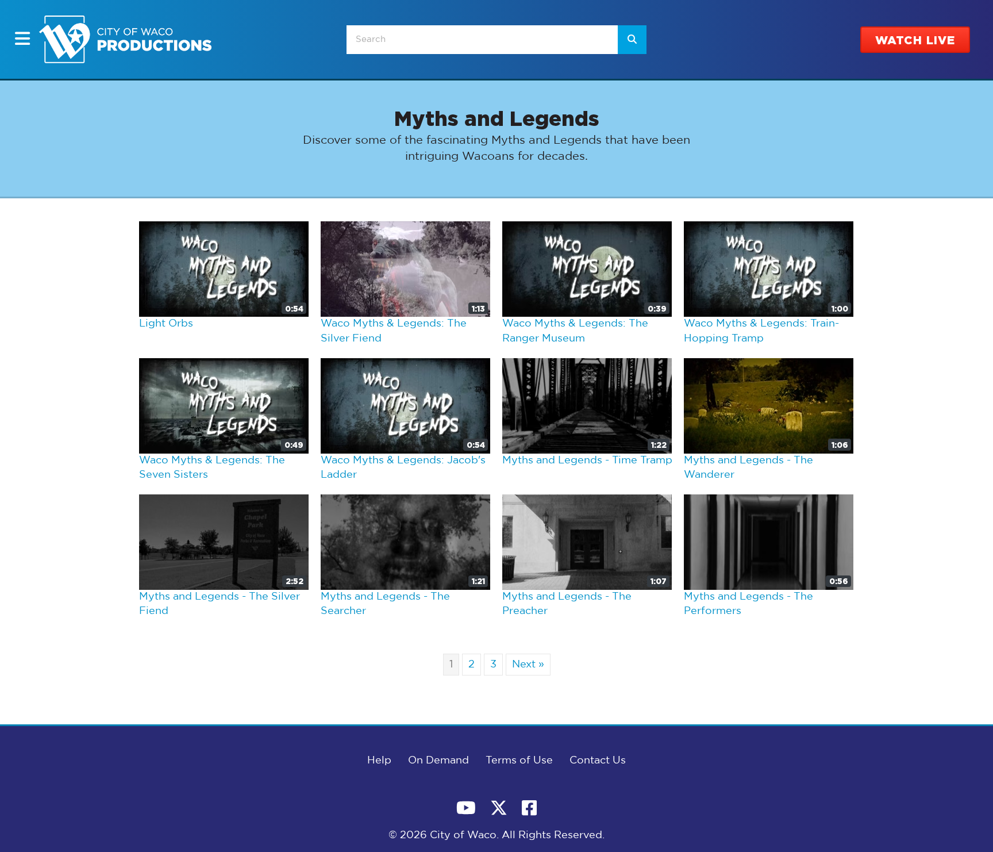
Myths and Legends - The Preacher (567, 604)
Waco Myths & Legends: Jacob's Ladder (403, 468)
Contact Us (597, 760)
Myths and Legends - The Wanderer (748, 468)
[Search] (632, 39)
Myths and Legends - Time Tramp (587, 460)
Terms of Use (519, 760)
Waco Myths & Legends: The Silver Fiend (394, 331)
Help (379, 760)
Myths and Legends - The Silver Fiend (219, 604)
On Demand (438, 760)
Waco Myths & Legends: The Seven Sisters (212, 468)
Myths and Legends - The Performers (748, 604)
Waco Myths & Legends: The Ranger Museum (575, 331)
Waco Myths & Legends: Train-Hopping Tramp (761, 331)
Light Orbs (166, 323)
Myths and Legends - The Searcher (385, 604)
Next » (528, 664)
